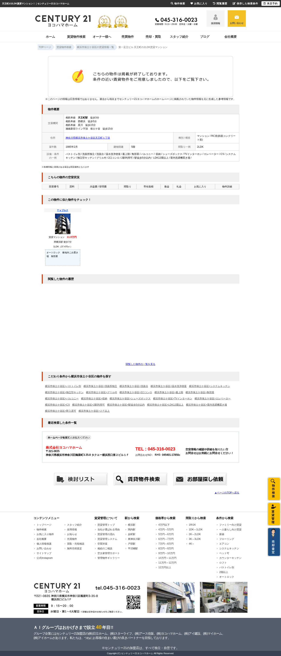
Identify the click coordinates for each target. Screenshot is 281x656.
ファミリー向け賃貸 (230, 524)
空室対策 (102, 543)
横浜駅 (131, 524)
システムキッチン (229, 548)
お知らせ (72, 534)
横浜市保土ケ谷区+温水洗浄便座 (169, 386)
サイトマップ (44, 553)
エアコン (224, 543)
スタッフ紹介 (179, 36)
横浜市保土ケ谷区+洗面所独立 (100, 386)
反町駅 (131, 534)
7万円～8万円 (166, 543)
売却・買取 (153, 36)
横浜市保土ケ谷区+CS (57, 404)
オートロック (226, 576)
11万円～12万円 (167, 562)
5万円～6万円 (166, 534)
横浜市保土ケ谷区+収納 (94, 398)
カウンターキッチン (230, 558)
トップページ (44, 524)
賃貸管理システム (107, 539)
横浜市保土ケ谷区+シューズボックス (130, 398)
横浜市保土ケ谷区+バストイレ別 (63, 386)
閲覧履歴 (222, 3)
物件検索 (41, 529)
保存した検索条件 (247, 3)
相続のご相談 (105, 548)
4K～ (191, 543)
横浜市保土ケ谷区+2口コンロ (136, 392)
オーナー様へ (102, 36)
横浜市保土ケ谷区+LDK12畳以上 (165, 404)
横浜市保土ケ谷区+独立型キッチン (64, 392)
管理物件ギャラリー (109, 558)
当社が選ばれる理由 (109, 529)
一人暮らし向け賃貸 (230, 529)
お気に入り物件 (45, 534)
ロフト (223, 562)
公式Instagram (45, 558)
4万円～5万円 (166, 529)
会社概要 (230, 36)
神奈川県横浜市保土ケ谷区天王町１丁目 (88, 137)
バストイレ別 (226, 567)
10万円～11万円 (167, 558)
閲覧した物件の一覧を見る (140, 364)
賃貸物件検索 (76, 36)
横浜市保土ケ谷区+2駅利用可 (88, 404)
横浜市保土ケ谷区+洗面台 (134, 386)
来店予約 (272, 3)
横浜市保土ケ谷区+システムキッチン (209, 386)
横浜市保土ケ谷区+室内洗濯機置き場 (206, 404)
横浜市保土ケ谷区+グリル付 (101, 392)
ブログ (204, 36)
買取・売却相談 (75, 543)
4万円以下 (164, 524)
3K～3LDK (195, 539)
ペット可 (224, 553)
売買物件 (128, 36)
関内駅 (131, 529)
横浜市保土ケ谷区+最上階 (168, 392)
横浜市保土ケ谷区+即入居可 (60, 410)
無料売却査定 (74, 548)
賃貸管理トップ (106, 524)
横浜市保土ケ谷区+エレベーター (213, 398)
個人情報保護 (44, 543)
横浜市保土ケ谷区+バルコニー (62, 398)
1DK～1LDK (196, 529)
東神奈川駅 (134, 539)
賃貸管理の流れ (106, 534)
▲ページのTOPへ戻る (227, 492)
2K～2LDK (195, 534)
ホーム (50, 36)
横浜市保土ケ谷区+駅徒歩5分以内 (126, 404)
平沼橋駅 (133, 548)
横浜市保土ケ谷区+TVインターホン (172, 398)
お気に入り (201, 3)
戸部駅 (131, 543)
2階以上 (223, 572)
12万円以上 (164, 567)
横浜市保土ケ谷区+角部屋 (200, 392)
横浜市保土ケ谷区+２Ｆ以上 (94, 410)
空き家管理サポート (109, 553)
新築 (221, 534)
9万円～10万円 (166, 553)
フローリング (226, 539)
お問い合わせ (237, 23)
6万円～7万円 (166, 539)
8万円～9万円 (166, 548)
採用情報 (215, 23)
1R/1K (192, 524)
